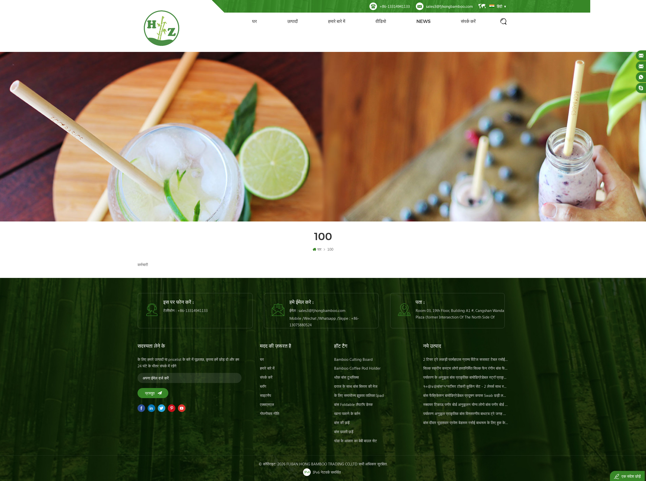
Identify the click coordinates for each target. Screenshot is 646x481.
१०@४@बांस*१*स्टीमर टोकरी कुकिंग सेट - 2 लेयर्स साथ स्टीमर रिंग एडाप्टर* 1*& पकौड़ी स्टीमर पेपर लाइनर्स (465, 386)
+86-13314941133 (395, 6)
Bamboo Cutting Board (353, 359)
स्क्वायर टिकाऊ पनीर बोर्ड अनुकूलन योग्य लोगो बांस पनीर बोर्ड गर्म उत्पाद (465, 404)
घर (254, 21)
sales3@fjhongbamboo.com (449, 6)
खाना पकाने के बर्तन (347, 413)
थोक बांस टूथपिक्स (346, 377)
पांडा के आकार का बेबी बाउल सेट (355, 440)
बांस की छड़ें (341, 422)
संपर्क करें (468, 21)
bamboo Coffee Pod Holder (357, 368)
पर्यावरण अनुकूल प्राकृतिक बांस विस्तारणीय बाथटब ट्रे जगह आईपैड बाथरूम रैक (465, 413)
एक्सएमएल (267, 404)
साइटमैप (265, 395)
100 (330, 249)
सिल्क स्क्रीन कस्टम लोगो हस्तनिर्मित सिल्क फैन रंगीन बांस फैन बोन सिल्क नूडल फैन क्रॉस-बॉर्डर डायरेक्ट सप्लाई (465, 368)
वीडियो (380, 21)
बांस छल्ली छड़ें (343, 431)
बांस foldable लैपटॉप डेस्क (353, 404)
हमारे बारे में (336, 21)
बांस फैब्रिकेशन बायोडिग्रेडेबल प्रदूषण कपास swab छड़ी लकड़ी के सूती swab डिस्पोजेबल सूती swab (465, 395)
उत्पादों (292, 21)
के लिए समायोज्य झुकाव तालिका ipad (359, 395)
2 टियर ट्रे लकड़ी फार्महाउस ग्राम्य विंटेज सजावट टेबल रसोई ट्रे (465, 359)
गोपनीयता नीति (269, 413)
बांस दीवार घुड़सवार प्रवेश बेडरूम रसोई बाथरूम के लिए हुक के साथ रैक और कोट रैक (465, 422)
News (423, 21)
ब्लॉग (263, 386)
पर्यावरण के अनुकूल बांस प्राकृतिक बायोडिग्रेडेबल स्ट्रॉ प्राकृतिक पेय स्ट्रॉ (465, 377)
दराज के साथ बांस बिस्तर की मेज (356, 386)
